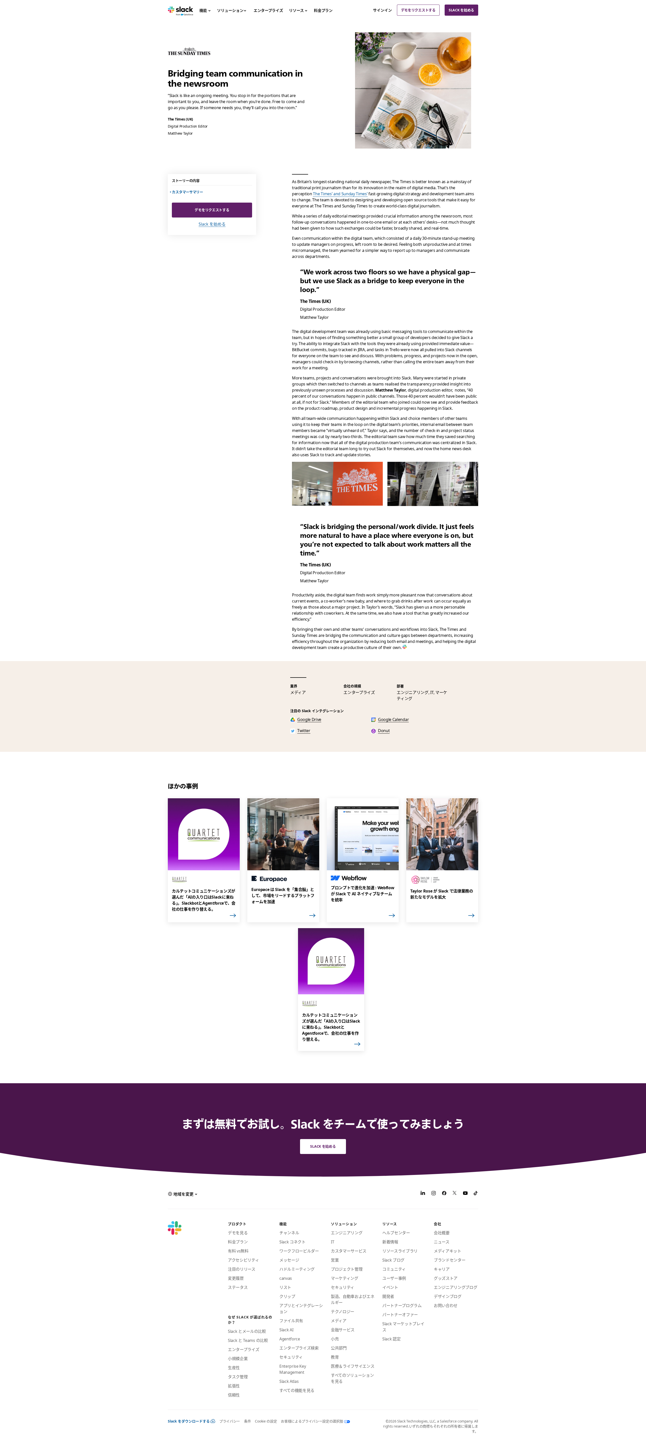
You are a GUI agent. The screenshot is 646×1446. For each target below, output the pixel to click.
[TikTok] (476, 1194)
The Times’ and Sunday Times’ (340, 194)
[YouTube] (465, 1194)
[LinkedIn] (423, 1194)
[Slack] (180, 10)
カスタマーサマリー (188, 191)
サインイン (382, 10)
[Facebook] (444, 1194)
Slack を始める (461, 10)
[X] (454, 1194)
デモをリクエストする (418, 10)
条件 (247, 1421)
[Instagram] (433, 1194)
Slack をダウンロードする (189, 1421)
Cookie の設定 (266, 1421)
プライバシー (229, 1421)
